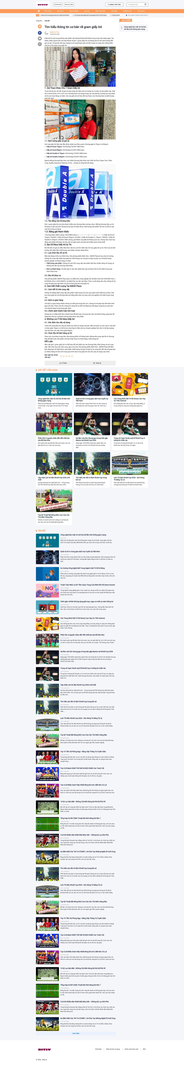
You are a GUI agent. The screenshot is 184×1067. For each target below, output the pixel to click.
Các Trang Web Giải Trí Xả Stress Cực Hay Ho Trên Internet (129, 400)
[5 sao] (72, 356)
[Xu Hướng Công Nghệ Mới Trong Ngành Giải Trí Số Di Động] (47, 574)
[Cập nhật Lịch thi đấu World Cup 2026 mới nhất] (47, 691)
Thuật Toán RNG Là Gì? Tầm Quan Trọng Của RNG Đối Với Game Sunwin (113, 15)
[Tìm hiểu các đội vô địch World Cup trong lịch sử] (47, 707)
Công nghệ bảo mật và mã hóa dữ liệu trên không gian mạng (54, 400)
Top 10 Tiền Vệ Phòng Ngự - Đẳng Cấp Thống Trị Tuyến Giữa (83, 752)
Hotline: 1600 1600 (115, 4)
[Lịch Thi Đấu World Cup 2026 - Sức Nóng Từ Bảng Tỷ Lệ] (47, 724)
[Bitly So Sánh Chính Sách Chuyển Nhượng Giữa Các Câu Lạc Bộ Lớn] (47, 1057)
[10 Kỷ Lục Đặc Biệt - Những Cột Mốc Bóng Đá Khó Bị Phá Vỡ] (47, 807)
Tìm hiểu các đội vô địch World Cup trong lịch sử (91, 479)
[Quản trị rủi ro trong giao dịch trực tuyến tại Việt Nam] (47, 557)
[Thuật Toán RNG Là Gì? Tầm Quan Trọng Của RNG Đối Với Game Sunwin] (47, 591)
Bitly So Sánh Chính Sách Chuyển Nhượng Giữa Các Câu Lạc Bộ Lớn (86, 1052)
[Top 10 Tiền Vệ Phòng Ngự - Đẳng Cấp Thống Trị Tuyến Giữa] (47, 757)
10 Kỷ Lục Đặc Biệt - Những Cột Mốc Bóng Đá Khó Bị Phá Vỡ (82, 802)
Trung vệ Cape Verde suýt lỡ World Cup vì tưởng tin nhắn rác (129, 439)
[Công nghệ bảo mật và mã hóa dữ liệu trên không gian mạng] (47, 540)
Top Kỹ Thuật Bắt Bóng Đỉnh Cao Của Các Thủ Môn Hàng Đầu (53, 516)
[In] (40, 44)
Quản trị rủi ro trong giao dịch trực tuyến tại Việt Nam (92, 400)
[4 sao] (69, 356)
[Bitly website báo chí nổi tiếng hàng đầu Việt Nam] (43, 4)
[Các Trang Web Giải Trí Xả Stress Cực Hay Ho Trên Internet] (47, 624)
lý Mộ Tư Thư (54, 32)
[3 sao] (66, 356)
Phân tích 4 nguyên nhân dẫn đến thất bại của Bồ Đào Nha (53, 439)
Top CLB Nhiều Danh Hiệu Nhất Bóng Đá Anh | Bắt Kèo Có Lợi (83, 785)
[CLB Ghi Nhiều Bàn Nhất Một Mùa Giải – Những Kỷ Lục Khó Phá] (47, 841)
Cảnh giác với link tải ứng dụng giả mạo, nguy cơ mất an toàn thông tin (86, 601)
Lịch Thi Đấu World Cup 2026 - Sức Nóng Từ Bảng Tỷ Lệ (129, 479)
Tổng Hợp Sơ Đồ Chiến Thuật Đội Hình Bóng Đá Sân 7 (80, 818)
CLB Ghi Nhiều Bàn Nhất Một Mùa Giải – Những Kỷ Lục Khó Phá (84, 835)
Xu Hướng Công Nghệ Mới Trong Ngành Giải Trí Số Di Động (73, 15)
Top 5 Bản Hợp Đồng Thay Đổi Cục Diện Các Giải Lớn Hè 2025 (83, 1035)
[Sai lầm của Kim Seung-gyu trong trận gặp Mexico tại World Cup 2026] (47, 657)
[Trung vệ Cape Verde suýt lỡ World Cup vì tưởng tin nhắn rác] (47, 674)
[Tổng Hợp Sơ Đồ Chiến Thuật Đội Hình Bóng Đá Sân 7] (47, 824)
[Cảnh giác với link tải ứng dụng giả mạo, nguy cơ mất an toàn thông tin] (47, 607)
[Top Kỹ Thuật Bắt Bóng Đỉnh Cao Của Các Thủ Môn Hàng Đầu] (47, 741)
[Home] (40, 26)
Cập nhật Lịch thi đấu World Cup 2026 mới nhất (54, 479)
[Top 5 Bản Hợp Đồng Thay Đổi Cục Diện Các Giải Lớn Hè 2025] (47, 1041)
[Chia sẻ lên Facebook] (40, 33)
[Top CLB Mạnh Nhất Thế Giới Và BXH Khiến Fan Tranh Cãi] (47, 774)
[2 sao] (64, 356)
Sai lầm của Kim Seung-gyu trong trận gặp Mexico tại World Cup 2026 (92, 439)
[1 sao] (61, 356)
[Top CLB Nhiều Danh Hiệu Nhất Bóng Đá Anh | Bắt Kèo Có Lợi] (47, 791)
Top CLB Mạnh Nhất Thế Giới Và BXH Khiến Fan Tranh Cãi (82, 768)
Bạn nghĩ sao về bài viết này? (51, 356)
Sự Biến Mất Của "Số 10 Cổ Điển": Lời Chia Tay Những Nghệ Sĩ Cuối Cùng (87, 852)
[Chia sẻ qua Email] (40, 38)
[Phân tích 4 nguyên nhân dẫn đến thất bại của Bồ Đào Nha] (47, 641)
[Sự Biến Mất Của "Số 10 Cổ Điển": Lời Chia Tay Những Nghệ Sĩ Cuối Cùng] (47, 857)
